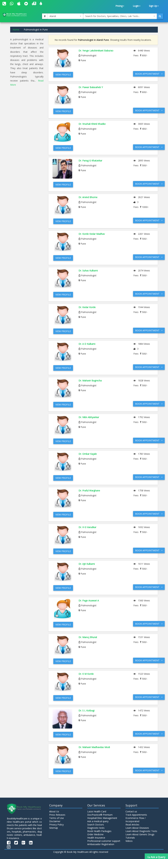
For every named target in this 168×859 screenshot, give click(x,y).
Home (16, 29)
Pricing (119, 5)
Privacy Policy (56, 824)
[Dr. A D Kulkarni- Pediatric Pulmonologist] (63, 352)
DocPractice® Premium (100, 814)
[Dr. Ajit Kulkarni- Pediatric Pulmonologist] (63, 572)
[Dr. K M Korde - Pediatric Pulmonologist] (63, 682)
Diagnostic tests (96, 827)
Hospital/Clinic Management (102, 818)
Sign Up (153, 5)
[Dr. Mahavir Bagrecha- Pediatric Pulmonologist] (63, 389)
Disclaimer (54, 821)
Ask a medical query (97, 821)
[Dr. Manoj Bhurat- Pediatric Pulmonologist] (63, 645)
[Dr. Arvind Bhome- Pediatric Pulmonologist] (63, 205)
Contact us (131, 811)
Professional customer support (103, 840)
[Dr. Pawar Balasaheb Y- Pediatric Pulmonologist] (63, 95)
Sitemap (53, 827)
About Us (54, 811)
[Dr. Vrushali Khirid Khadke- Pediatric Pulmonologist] (63, 132)
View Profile (63, 74)
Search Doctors (95, 824)
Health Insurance (96, 837)
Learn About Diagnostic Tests (141, 831)
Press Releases (57, 814)
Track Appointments (136, 814)
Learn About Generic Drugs (140, 834)
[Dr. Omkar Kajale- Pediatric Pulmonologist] (63, 462)
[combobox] (65, 16)
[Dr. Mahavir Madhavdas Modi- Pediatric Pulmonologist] (63, 755)
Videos (129, 840)
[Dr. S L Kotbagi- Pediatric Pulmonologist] (63, 719)
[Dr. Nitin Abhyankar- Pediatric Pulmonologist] (63, 425)
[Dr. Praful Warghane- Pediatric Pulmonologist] (63, 499)
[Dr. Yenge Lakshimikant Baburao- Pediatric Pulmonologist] (63, 59)
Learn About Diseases (137, 827)
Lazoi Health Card (96, 811)
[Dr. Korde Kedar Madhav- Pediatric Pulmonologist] (63, 242)
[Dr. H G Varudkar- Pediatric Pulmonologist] (63, 535)
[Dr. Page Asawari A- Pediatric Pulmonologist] (63, 609)
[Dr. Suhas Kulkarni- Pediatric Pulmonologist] (63, 279)
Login (136, 5)
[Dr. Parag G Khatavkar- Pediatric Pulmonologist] (63, 169)
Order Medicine (95, 834)
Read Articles (132, 824)
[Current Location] (45, 16)
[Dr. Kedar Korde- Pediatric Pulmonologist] (63, 315)
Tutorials (130, 837)
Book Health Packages (99, 831)
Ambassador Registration (100, 844)
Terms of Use (56, 818)
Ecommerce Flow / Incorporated (136, 819)
